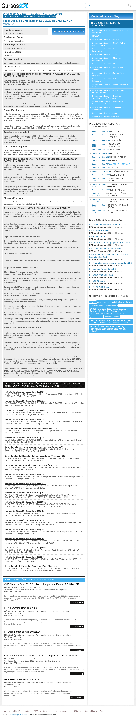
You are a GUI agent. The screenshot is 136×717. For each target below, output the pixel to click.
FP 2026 (95, 36)
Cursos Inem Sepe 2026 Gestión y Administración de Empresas (106, 97)
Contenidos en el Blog (105, 16)
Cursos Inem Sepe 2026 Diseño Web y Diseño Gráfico (108, 44)
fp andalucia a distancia (112, 317)
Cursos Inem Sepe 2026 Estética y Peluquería (106, 80)
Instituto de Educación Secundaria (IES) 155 (24, 529)
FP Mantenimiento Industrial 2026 (105, 249)
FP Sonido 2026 (97, 281)
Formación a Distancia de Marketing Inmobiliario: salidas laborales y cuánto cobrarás (108, 328)
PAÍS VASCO (106, 150)
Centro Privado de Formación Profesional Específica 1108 (31, 566)
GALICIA (105, 153)
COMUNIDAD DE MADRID (108, 136)
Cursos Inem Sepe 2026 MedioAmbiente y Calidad (110, 85)
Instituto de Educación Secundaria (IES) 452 (24, 511)
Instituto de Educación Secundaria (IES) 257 (24, 493)
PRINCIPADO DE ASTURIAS (107, 179)
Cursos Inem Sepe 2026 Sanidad (106, 54)
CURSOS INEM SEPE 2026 (14, 14)
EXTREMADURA (108, 190)
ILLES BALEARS (108, 175)
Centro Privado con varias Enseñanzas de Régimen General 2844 (34, 447)
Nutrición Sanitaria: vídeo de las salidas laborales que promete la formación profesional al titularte (110, 321)
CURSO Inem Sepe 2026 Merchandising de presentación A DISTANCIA (42, 655)
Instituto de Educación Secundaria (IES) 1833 (25, 401)
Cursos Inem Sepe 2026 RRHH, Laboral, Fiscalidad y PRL (109, 91)
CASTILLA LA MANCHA (111, 164)
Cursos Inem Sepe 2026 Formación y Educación (108, 74)
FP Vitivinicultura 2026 (100, 287)
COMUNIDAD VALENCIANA (106, 145)
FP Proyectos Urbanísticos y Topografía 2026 (110, 263)
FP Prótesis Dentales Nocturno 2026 (23, 679)
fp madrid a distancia (96, 317)
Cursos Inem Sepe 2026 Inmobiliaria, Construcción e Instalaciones (107, 103)
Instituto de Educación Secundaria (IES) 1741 (25, 474)
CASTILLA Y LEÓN (109, 157)
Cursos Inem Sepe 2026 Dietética (106, 39)
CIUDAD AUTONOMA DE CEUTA (110, 206)
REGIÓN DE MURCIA (110, 171)
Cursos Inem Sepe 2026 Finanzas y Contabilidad (107, 59)
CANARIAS (106, 161)
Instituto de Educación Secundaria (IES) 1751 (25, 419)
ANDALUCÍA (106, 140)
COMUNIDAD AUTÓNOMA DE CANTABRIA (110, 194)
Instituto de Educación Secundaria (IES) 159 (24, 539)
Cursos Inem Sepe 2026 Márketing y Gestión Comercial (111, 31)
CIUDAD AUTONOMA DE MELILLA (110, 212)
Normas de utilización (12, 711)
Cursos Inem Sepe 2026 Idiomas (106, 64)
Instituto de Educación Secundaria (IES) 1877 (25, 484)
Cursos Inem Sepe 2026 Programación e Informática (109, 50)
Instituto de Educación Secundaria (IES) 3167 (25, 392)
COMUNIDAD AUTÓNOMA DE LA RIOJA (110, 200)
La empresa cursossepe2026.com (68, 711)
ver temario (76, 602)
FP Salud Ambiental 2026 (101, 275)
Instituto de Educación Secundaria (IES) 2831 (25, 502)
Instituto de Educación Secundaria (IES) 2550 (25, 410)
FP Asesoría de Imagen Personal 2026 (107, 225)
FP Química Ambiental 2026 (102, 269)
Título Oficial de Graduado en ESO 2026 (46, 14)
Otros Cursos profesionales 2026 (106, 117)
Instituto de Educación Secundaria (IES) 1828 (25, 548)
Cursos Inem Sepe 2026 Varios (105, 113)
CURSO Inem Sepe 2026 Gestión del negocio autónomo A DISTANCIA (41, 584)
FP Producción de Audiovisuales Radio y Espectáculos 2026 (108, 255)
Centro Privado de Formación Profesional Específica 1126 (31, 465)
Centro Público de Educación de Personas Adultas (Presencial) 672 (35, 456)
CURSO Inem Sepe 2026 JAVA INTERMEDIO (104, 305)
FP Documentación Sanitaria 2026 (22, 631)
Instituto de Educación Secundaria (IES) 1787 (25, 520)
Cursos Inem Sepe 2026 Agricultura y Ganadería (108, 108)
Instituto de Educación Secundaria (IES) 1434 (25, 557)
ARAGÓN (105, 168)
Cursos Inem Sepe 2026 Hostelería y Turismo (107, 68)
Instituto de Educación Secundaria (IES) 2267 (25, 438)
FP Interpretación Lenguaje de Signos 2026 (109, 243)
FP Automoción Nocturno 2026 (20, 608)
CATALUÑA (106, 131)
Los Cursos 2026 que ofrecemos (37, 711)
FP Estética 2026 (97, 237)
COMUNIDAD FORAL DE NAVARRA (110, 185)
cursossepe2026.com (19, 715)
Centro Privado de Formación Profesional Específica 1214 (31, 428)
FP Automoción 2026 (99, 231)
